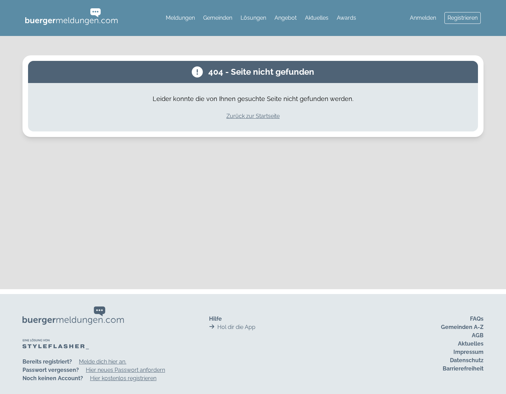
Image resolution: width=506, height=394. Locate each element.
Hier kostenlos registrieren (123, 378)
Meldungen (180, 18)
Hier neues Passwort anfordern (125, 370)
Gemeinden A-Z (462, 327)
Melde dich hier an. (102, 361)
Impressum (468, 352)
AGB (478, 335)
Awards (346, 18)
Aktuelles (316, 18)
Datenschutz (467, 360)
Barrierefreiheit (463, 368)
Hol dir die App (236, 327)
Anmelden (423, 18)
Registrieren (463, 18)
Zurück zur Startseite (253, 116)
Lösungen (253, 18)
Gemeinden (217, 18)
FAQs (477, 318)
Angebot (285, 18)
